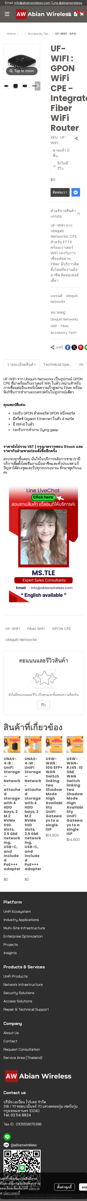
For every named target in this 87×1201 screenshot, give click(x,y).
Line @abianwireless (67, 3)
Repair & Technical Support (26, 1009)
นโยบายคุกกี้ (11, 1193)
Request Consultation (21, 1049)
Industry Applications (21, 919)
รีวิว (43, 705)
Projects (10, 944)
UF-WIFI (12, 628)
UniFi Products (15, 976)
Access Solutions (17, 1001)
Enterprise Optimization (23, 936)
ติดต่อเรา (60, 192)
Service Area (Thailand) (22, 1057)
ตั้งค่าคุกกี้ (64, 1187)
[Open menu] (7, 14)
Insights (10, 952)
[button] (69, 14)
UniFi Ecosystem (17, 911)
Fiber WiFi (36, 628)
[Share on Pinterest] (81, 347)
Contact (10, 1041)
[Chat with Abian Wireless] (43, 544)
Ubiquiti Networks (65, 319)
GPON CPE (61, 628)
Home (11, 34)
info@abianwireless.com (32, 3)
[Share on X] (74, 347)
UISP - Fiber (60, 326)
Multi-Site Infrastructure (24, 928)
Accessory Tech (39, 34)
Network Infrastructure (23, 984)
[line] (7, 1137)
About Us (11, 1032)
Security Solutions (18, 992)
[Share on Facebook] (68, 347)
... (22, 34)
